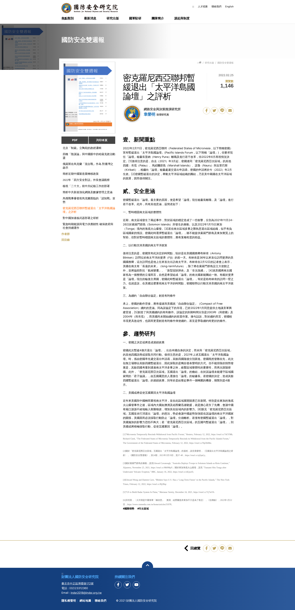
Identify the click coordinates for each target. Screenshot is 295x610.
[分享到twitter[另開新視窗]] (127, 584)
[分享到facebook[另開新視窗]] (118, 584)
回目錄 (65, 239)
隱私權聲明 (68, 600)
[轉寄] (230, 110)
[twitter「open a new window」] (214, 110)
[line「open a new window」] (222, 110)
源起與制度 (182, 18)
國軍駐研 (135, 18)
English (229, 6)
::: (193, 6)
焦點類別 (67, 18)
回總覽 (195, 548)
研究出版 (113, 18)
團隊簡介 (158, 18)
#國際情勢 (128, 508)
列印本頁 (101, 140)
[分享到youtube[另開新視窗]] (136, 584)
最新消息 (90, 18)
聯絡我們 (216, 6)
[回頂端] (147, 567)
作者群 (65, 234)
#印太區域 (143, 508)
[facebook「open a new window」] (206, 110)
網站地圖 (85, 600)
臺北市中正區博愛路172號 (77, 583)
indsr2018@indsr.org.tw (86, 592)
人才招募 (203, 6)
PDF (75, 140)
